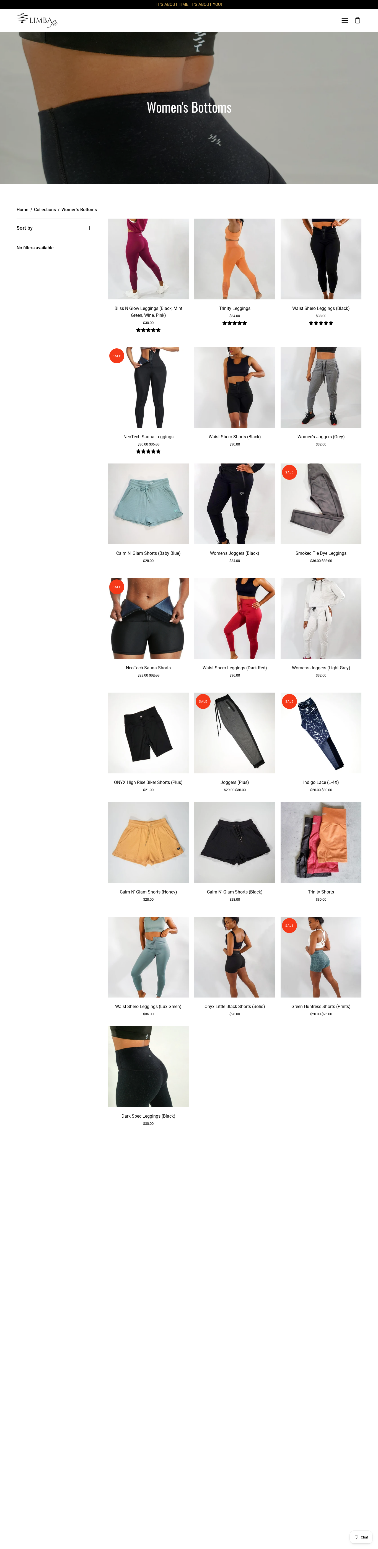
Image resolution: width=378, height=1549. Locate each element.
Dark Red (234, 688)
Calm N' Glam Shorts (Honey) (148, 892)
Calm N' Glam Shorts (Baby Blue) (148, 553)
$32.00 (321, 444)
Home (23, 209)
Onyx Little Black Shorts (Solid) (234, 1006)
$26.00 (321, 790)
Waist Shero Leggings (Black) (321, 308)
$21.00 (148, 790)
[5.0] (148, 330)
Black (141, 342)
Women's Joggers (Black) (234, 553)
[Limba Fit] (37, 20)
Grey (321, 457)
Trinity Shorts (321, 892)
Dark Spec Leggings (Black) (148, 1116)
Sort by (25, 228)
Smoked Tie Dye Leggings (321, 553)
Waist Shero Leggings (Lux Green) (148, 1006)
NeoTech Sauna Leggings (148, 436)
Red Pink (239, 335)
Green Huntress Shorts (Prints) (321, 1006)
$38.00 (321, 316)
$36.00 (321, 561)
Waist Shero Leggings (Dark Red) (235, 667)
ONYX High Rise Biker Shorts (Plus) (148, 782)
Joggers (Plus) (235, 782)
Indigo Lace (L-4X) (321, 782)
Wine (155, 342)
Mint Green (145, 342)
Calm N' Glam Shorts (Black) (235, 892)
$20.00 (321, 1014)
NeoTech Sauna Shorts (148, 667)
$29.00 (235, 790)
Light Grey (321, 688)
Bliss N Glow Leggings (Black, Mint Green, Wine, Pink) (148, 312)
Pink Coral (150, 342)
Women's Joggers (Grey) (321, 436)
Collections (45, 209)
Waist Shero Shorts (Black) (235, 436)
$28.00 (148, 561)
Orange (234, 335)
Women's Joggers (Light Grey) (321, 667)
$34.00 (234, 316)
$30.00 (148, 323)
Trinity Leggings (234, 308)
